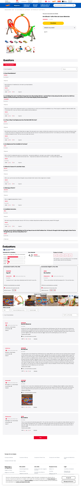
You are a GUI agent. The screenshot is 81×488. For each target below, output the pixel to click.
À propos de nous (53, 466)
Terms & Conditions (29, 480)
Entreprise (24, 1)
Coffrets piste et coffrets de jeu (45, 5)
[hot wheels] (54, 1)
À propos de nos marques (10, 454)
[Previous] (6, 28)
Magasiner (17, 5)
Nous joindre (22, 466)
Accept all (68, 477)
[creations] (65, 1)
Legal (65, 466)
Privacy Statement (51, 478)
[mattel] (46, 1)
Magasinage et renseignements (8, 467)
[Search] (73, 5)
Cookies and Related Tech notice (23, 481)
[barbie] (49, 1)
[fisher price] (59, 1)
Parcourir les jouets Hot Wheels (50, 13)
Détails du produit (49, 27)
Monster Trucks (35, 5)
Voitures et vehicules (27, 5)
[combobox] (64, 5)
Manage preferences (68, 481)
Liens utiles (36, 466)
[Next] (34, 28)
